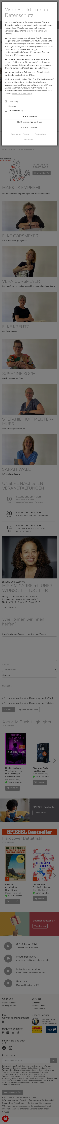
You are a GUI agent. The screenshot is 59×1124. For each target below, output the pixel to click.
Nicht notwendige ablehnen (29, 122)
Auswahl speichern (29, 127)
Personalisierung (15, 110)
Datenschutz (40, 134)
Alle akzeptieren (29, 116)
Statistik (12, 106)
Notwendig (13, 101)
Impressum (28, 139)
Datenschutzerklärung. (22, 93)
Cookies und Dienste (20, 134)
